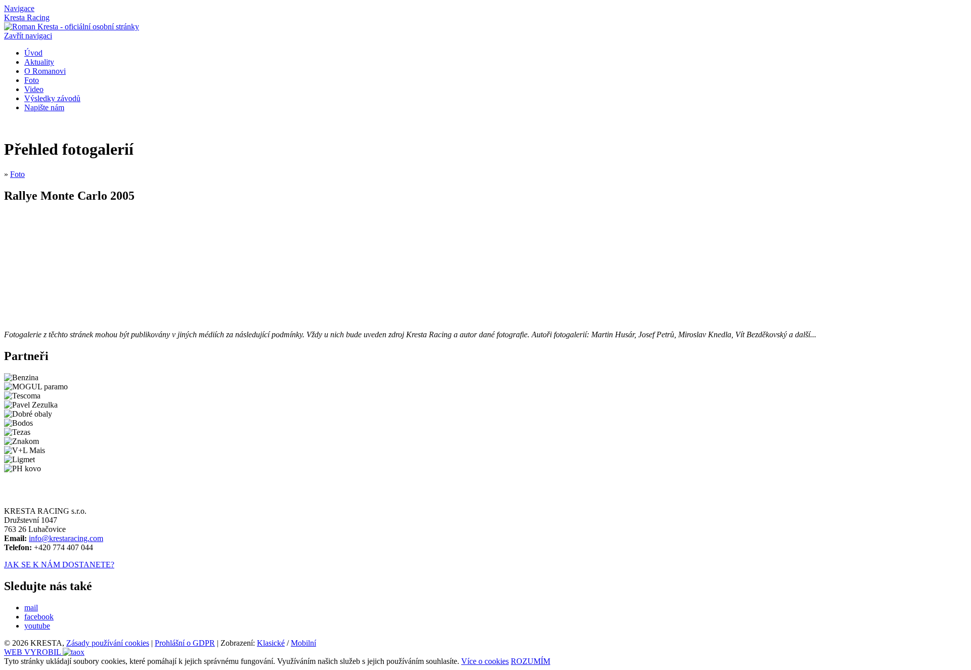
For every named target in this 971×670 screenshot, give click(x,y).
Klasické (271, 643)
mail (31, 607)
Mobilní (303, 643)
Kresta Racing (27, 17)
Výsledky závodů (52, 98)
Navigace (19, 8)
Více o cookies (485, 661)
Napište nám (44, 107)
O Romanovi (45, 71)
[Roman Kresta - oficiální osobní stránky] (71, 26)
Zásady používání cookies (107, 643)
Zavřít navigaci (28, 35)
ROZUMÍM (530, 661)
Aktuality (39, 62)
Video (33, 89)
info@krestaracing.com (66, 538)
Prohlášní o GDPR (185, 643)
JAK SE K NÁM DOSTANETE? (59, 564)
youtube (37, 625)
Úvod (33, 53)
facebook (39, 616)
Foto (31, 80)
